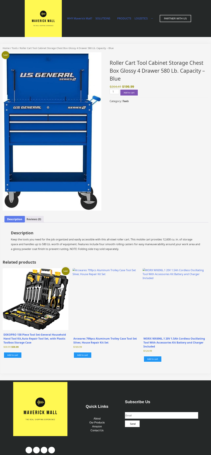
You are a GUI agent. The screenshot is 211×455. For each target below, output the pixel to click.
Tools (15, 48)
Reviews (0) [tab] (34, 219)
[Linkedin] (44, 450)
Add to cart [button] (12, 355)
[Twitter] (51, 450)
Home (6, 48)
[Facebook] (29, 450)
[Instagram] (36, 450)
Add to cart (129, 92)
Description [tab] (14, 219)
